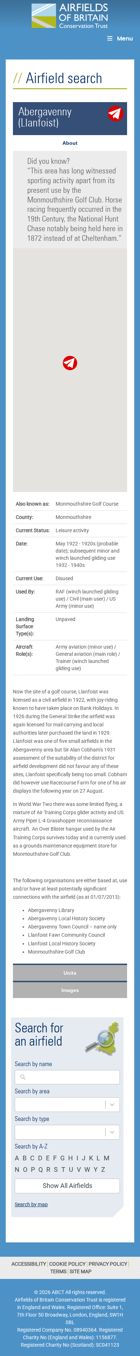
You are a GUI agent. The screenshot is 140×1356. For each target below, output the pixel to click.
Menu (125, 38)
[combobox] (60, 1105)
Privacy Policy (108, 1264)
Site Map (81, 1271)
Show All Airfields (67, 1185)
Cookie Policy (67, 1264)
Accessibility (28, 1264)
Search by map (31, 1204)
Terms (58, 1271)
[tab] (70, 143)
